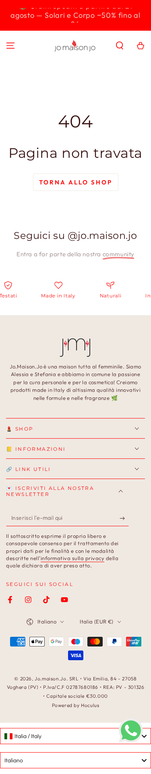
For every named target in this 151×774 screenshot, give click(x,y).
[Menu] (10, 45)
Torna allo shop (75, 182)
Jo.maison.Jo (50, 679)
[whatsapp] (131, 740)
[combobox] (75, 736)
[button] (119, 45)
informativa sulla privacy (73, 558)
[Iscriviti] (124, 518)
